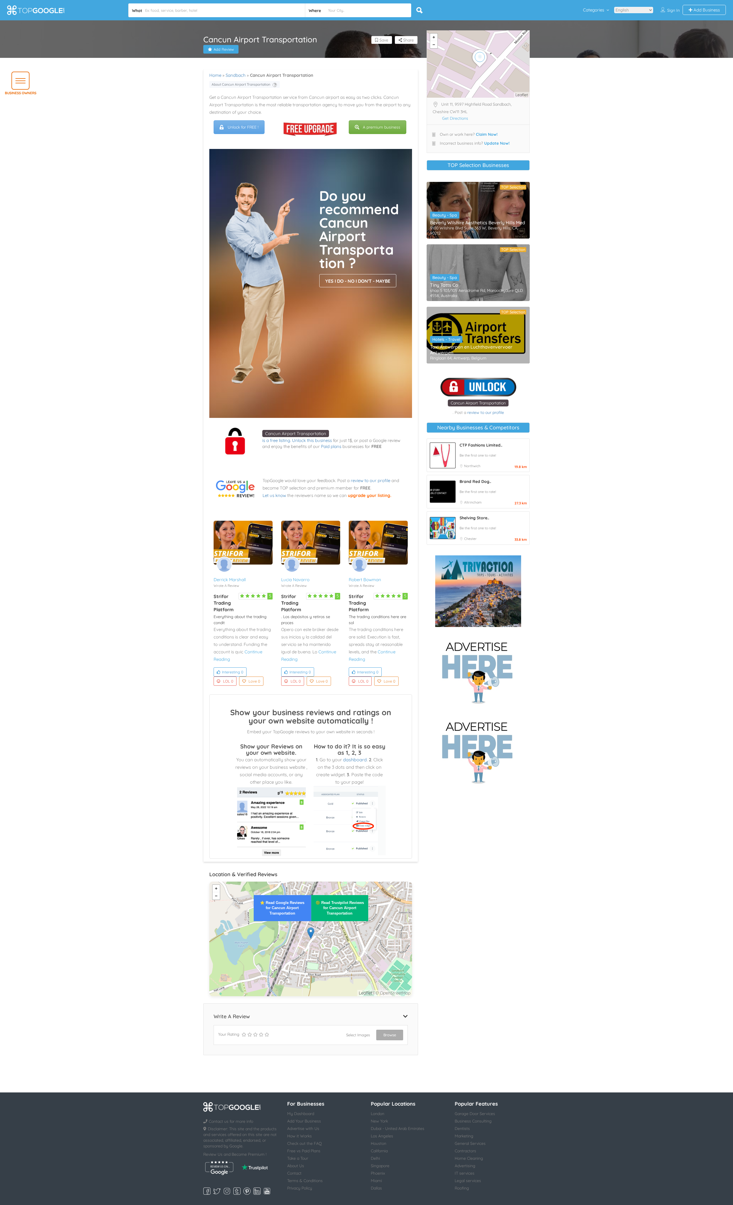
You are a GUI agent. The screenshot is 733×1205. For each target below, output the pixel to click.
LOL (228, 681)
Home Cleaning (469, 1158)
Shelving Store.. (474, 517)
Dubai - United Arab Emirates (397, 1128)
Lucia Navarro (295, 579)
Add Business (706, 10)
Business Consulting (473, 1121)
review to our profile (370, 480)
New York (379, 1121)
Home (215, 75)
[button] (20, 81)
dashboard (355, 759)
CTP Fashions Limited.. (481, 445)
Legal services (468, 1180)
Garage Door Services (475, 1113)
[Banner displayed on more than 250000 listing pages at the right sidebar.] (478, 671)
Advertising (465, 1165)
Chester (470, 538)
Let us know (274, 495)
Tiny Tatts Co (444, 285)
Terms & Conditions (305, 1180)
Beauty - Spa (444, 215)
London (377, 1113)
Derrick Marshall (230, 579)
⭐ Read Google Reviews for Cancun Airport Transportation (282, 908)
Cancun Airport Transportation (295, 433)
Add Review (224, 49)
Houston (378, 1143)
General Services (470, 1143)
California (379, 1150)
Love (254, 681)
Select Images (358, 1035)
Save (383, 40)
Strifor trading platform (224, 602)
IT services (464, 1173)
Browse (389, 1035)
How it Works (299, 1136)
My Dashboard (300, 1113)
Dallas (376, 1188)
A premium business (381, 127)
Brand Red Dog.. (475, 481)
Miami (376, 1180)
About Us (295, 1165)
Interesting (232, 672)
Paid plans (331, 446)
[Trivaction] (478, 591)
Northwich (472, 466)
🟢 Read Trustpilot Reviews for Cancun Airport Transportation (340, 908)
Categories (593, 10)
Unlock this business (312, 440)
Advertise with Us (303, 1128)
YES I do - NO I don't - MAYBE (357, 281)
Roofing (462, 1188)
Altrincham (473, 502)
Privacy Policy (299, 1188)
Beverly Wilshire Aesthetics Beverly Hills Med (477, 222)
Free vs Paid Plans (303, 1150)
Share (408, 40)
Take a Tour (297, 1158)
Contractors (465, 1150)
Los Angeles (382, 1136)
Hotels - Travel (446, 339)
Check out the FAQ (304, 1143)
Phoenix (378, 1173)
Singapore (380, 1165)
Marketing (464, 1136)
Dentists (462, 1128)
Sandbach (236, 75)
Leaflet (365, 993)
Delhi (375, 1158)
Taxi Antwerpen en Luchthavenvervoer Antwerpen (471, 349)
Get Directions (455, 118)
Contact (294, 1173)
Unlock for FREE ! (243, 127)
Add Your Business (304, 1121)
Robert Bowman (365, 579)
